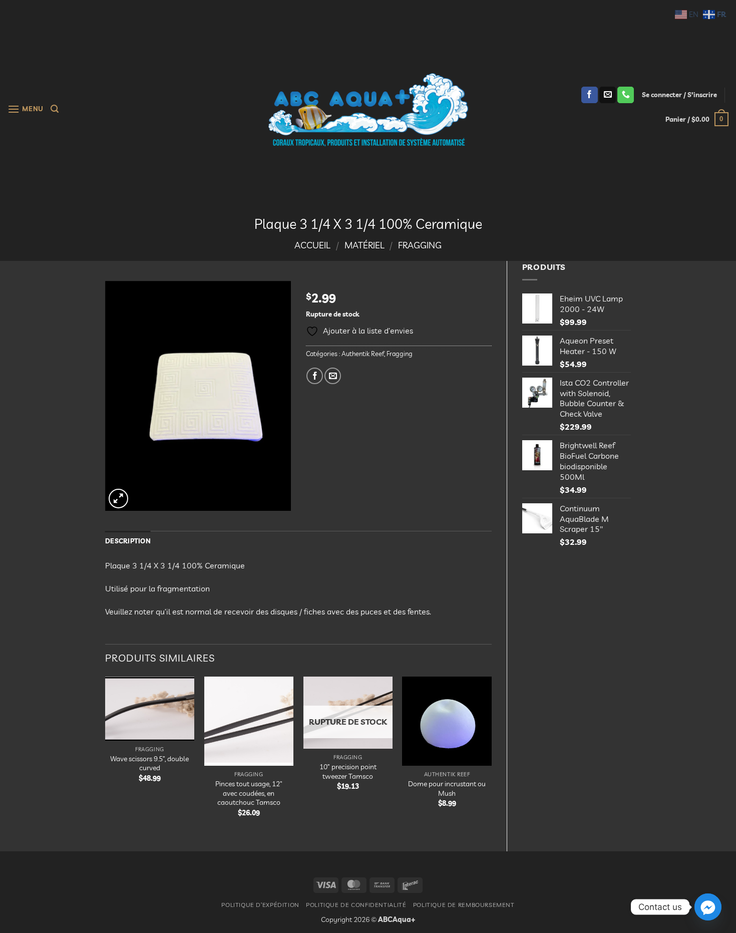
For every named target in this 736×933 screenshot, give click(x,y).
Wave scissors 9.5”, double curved (149, 763)
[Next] (491, 755)
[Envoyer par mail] (332, 376)
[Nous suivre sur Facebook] (589, 95)
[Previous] (105, 755)
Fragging (420, 245)
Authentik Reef (362, 354)
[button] (26, 109)
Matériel (364, 245)
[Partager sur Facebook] (314, 376)
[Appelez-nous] (625, 95)
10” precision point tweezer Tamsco (348, 771)
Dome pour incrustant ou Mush (447, 788)
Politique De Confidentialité (356, 904)
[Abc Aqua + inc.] (368, 110)
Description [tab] (128, 541)
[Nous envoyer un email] (607, 95)
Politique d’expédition (260, 904)
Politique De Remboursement (464, 904)
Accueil (312, 245)
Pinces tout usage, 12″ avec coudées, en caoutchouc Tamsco (248, 793)
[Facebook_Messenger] (707, 906)
